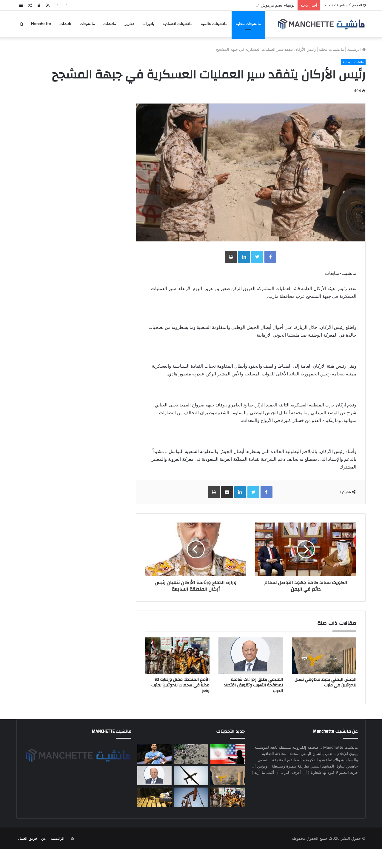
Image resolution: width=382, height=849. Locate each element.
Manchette (41, 24)
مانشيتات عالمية (214, 24)
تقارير (129, 24)
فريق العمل (27, 838)
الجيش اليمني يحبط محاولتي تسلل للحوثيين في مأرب (325, 682)
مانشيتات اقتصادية (177, 24)
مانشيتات (87, 24)
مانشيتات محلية (248, 24)
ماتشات (109, 24)
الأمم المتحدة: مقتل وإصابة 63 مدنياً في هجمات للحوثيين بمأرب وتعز (180, 685)
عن (44, 838)
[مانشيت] (321, 24)
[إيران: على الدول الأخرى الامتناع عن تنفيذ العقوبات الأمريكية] (227, 754)
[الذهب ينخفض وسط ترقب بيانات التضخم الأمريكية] (154, 797)
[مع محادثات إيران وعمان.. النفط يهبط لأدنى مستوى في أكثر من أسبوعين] (191, 797)
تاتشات (65, 24)
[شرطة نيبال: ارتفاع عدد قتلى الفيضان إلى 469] (191, 754)
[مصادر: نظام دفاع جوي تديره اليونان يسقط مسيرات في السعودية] (191, 775)
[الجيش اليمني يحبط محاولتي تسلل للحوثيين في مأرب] (324, 655)
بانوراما (148, 24)
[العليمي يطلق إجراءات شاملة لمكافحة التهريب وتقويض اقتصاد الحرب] (250, 655)
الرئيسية (354, 49)
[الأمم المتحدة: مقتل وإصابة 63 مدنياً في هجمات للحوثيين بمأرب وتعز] (177, 655)
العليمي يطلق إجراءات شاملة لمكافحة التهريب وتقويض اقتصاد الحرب (253, 685)
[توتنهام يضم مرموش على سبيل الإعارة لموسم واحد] (154, 754)
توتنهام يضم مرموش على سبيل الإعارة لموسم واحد (252, 5)
